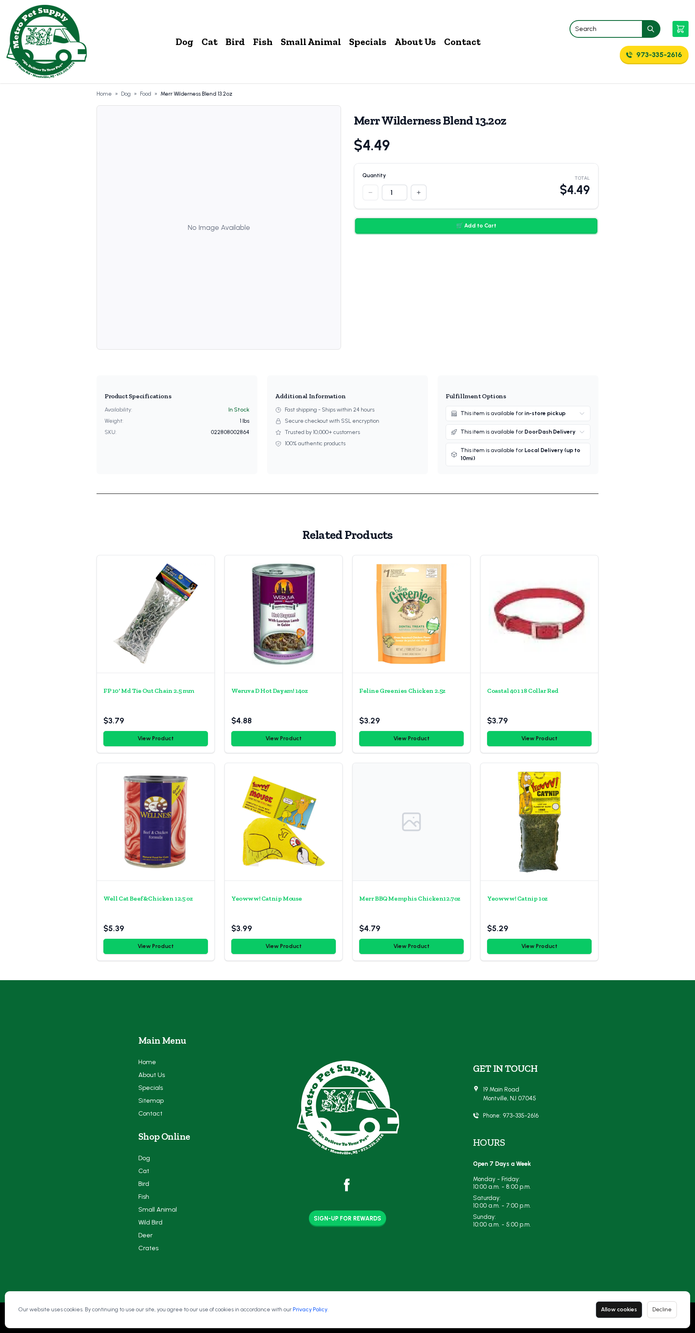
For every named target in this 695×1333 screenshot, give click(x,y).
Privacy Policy (310, 1309)
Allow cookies (619, 1309)
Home (104, 93)
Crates (148, 1248)
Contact (462, 41)
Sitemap (151, 1100)
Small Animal (311, 41)
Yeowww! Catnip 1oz (517, 898)
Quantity (374, 175)
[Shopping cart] (680, 29)
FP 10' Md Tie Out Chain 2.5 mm (148, 690)
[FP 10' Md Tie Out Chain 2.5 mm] (155, 614)
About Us (415, 41)
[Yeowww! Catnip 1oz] (539, 821)
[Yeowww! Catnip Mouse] (283, 821)
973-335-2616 (521, 1115)
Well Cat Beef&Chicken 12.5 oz (148, 898)
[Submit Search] (651, 29)
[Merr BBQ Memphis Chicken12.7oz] (411, 821)
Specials (368, 41)
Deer (145, 1235)
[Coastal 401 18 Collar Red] (539, 614)
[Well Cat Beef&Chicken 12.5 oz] (155, 821)
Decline (662, 1309)
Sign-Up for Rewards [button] (347, 1218)
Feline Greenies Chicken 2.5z (402, 690)
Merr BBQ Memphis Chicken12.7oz (410, 898)
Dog (184, 41)
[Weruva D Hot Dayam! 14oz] (283, 614)
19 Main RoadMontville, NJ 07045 (509, 1094)
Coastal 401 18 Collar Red (523, 690)
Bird (235, 41)
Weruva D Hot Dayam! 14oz (269, 690)
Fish (263, 41)
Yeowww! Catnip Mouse (266, 898)
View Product (156, 738)
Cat (210, 41)
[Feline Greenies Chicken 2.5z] (411, 614)
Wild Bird (150, 1222)
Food (145, 93)
